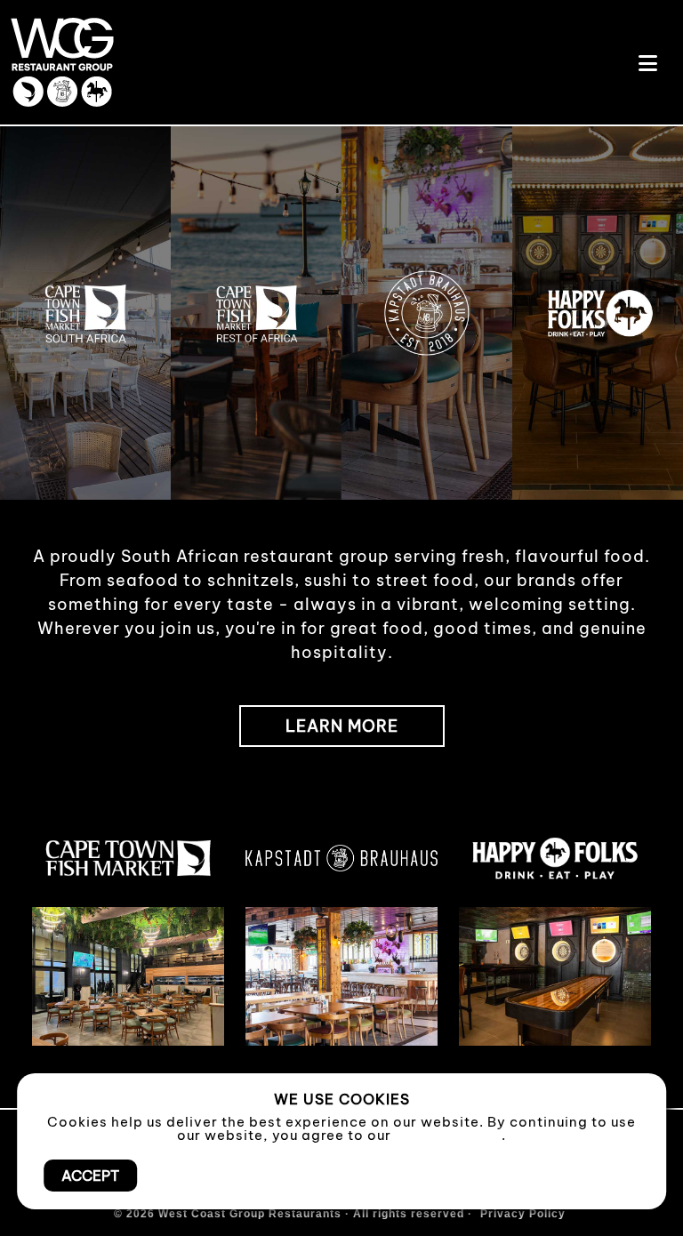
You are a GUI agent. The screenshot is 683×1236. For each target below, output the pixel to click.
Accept (90, 1175)
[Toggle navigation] (647, 62)
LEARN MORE (341, 726)
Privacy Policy (448, 1135)
